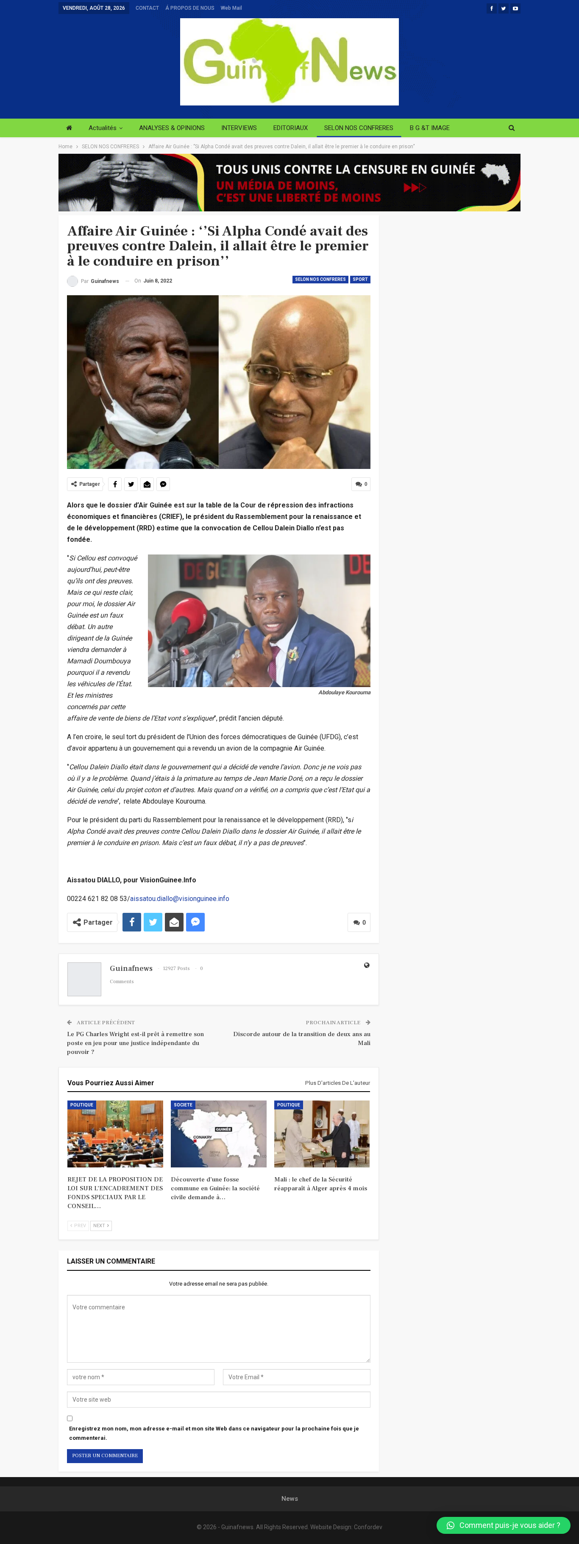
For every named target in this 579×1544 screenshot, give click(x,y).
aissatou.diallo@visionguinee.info (179, 899)
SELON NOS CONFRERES (358, 128)
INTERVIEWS (239, 128)
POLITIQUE (81, 1105)
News (289, 1498)
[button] (504, 1525)
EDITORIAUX (290, 128)
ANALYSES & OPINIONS (172, 128)
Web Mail (231, 8)
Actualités (103, 128)
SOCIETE (183, 1105)
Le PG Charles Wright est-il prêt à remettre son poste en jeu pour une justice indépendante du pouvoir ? (135, 1043)
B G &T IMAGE (430, 128)
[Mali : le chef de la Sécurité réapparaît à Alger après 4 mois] (322, 1133)
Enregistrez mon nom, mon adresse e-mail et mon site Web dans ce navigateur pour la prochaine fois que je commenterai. (214, 1433)
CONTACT (147, 8)
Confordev (368, 1527)
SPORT (360, 279)
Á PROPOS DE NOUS (189, 8)
